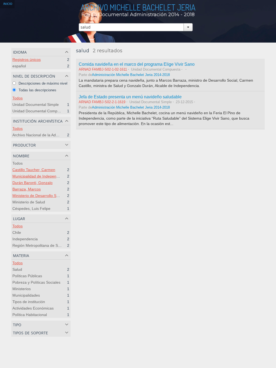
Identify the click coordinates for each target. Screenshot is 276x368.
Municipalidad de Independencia (40, 176)
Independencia (25, 239)
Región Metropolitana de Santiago (41, 245)
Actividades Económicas (33, 308)
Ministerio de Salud (28, 202)
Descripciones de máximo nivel (42, 83)
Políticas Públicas (27, 276)
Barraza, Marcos (26, 189)
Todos (17, 98)
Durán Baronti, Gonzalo (32, 182)
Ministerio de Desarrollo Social (38, 195)
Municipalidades (26, 295)
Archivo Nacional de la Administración (44, 135)
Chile (16, 232)
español (19, 66)
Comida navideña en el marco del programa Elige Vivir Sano (137, 64)
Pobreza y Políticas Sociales (36, 282)
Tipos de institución (28, 302)
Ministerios (21, 289)
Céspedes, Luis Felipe (31, 208)
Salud (17, 269)
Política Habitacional (29, 315)
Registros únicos (26, 59)
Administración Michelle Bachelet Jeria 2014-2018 (131, 75)
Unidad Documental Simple (35, 104)
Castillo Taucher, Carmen (33, 170)
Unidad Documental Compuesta (39, 111)
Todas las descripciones (37, 90)
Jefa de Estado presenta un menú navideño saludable (130, 96)
